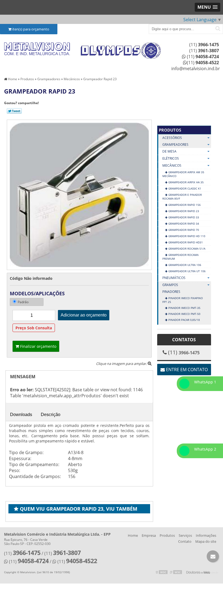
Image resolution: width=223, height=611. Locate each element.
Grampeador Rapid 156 (184, 205)
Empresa (149, 535)
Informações (206, 535)
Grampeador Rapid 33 (183, 217)
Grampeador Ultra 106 (184, 265)
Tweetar (14, 111)
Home (133, 535)
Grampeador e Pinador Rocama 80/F (182, 196)
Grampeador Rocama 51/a (186, 248)
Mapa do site (205, 541)
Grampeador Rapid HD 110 (186, 236)
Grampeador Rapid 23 (183, 211)
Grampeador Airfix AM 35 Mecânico (183, 174)
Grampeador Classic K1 (184, 188)
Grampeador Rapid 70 (183, 230)
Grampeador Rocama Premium (180, 256)
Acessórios (172, 137)
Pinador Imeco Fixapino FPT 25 (182, 300)
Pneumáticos (173, 277)
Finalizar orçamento (37, 346)
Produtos (170, 130)
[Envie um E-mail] (213, 556)
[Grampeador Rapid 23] (79, 194)
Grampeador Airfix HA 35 (186, 182)
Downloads (21, 414)
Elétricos (170, 158)
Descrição (50, 414)
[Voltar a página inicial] (37, 49)
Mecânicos (171, 165)
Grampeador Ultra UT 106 (187, 271)
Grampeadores (175, 144)
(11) (204, 45)
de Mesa (169, 151)
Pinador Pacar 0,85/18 (184, 320)
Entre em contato (186, 370)
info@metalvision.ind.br (195, 69)
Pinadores (171, 291)
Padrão (23, 302)
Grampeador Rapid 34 (183, 223)
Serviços (185, 535)
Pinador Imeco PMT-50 (184, 314)
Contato (184, 541)
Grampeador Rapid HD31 (185, 242)
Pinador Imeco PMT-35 (184, 308)
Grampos (170, 285)
